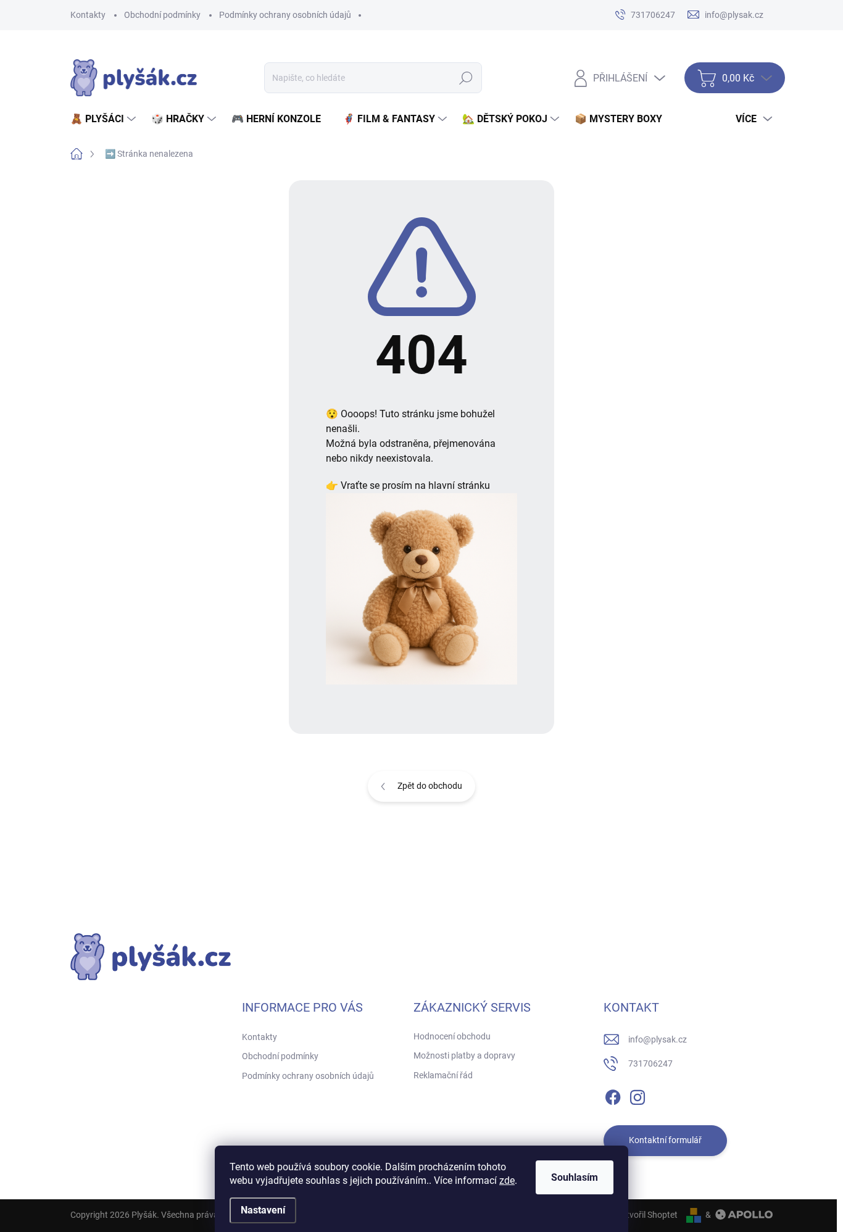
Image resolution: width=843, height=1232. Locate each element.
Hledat (466, 78)
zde (507, 1180)
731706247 (650, 1063)
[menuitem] (104, 119)
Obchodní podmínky (162, 15)
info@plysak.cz (657, 1039)
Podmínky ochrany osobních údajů (285, 15)
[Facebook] (613, 1095)
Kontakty (88, 15)
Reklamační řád (443, 1075)
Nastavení (263, 1210)
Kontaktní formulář (665, 1140)
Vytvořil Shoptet (647, 1215)
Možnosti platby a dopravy (464, 1055)
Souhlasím (574, 1177)
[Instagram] (637, 1095)
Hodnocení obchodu (452, 1036)
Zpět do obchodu (429, 786)
